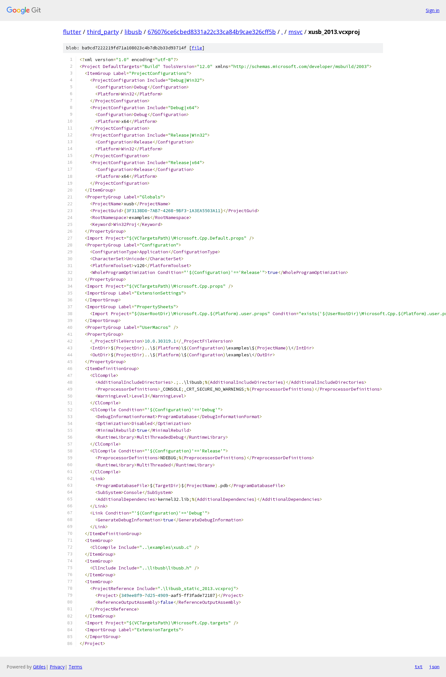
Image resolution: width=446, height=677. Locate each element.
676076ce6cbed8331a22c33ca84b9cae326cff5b (212, 32)
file (197, 48)
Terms (75, 667)
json (434, 666)
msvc (295, 32)
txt (418, 666)
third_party (103, 32)
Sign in (432, 10)
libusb (133, 32)
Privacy (57, 667)
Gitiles (39, 667)
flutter (72, 32)
